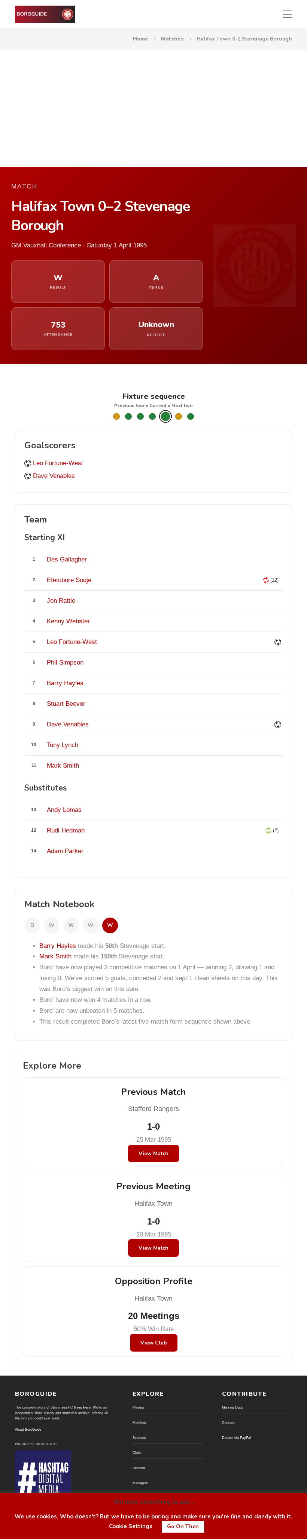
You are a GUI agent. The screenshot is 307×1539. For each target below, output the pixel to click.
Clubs (137, 1453)
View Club (153, 1342)
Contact (228, 1423)
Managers (140, 1483)
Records (139, 1468)
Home (140, 38)
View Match (153, 1153)
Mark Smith (55, 956)
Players (138, 1407)
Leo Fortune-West (58, 463)
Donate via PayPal (236, 1438)
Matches (172, 38)
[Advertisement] (153, 105)
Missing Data (232, 1407)
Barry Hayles (57, 945)
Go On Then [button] (183, 1526)
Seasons (139, 1438)
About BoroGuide (28, 1429)
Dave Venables (54, 475)
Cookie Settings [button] (130, 1526)
